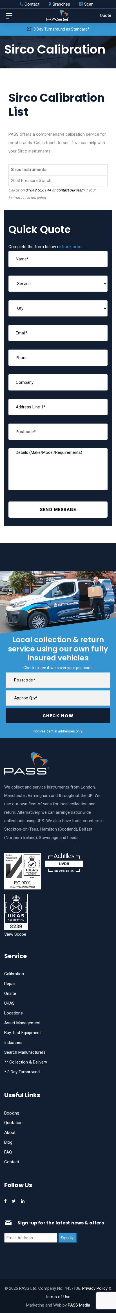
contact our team (70, 190)
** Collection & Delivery (25, 1062)
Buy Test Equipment (22, 1032)
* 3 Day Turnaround (22, 1071)
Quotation (13, 1122)
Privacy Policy (95, 1288)
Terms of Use (57, 1296)
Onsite (10, 993)
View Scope (15, 934)
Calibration (14, 973)
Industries (13, 1042)
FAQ (8, 1152)
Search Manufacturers (25, 1052)
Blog (8, 1142)
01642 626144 (38, 190)
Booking (11, 1113)
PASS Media (79, 1305)
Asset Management (22, 1022)
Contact (11, 1161)
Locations (13, 1013)
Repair (10, 983)
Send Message (58, 509)
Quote (105, 15)
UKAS (9, 1003)
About (9, 1132)
